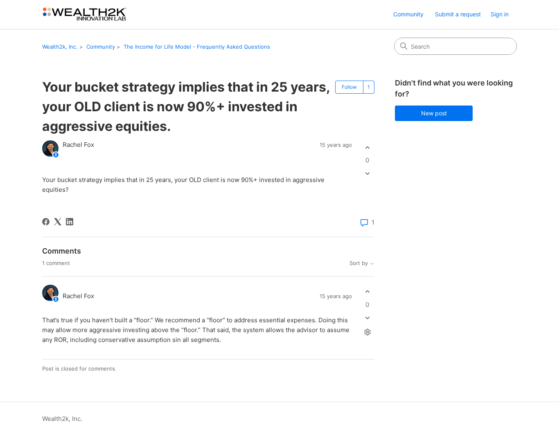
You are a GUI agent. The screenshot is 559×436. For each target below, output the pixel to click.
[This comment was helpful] (367, 292)
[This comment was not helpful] (367, 317)
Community (408, 14)
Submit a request (458, 14)
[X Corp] (57, 221)
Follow (349, 87)
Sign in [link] (500, 14)
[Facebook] (46, 221)
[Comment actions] (367, 332)
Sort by (359, 263)
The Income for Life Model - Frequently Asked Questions (197, 46)
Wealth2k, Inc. (60, 46)
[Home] (85, 14)
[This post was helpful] (367, 147)
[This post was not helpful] (367, 173)
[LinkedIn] (69, 221)
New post (434, 113)
